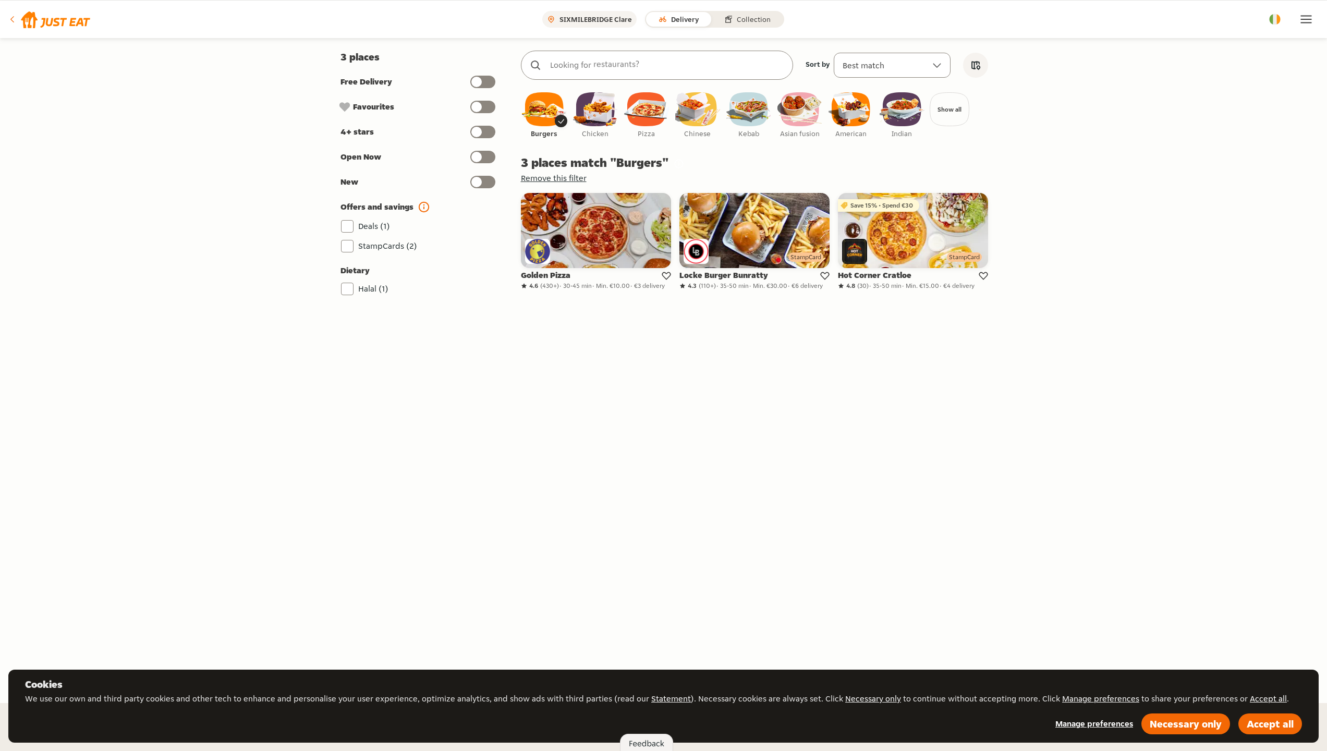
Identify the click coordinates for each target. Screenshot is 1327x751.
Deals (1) (374, 226)
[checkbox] (544, 115)
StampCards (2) (387, 245)
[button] (49, 19)
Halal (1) (373, 288)
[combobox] (667, 65)
